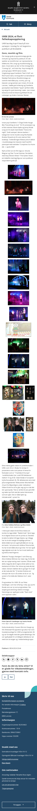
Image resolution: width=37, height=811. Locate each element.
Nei (11, 677)
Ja (5, 677)
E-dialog (22, 705)
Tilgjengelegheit (8, 788)
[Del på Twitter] (17, 659)
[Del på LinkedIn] (22, 659)
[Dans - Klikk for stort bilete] (18, 172)
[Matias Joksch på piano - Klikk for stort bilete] (18, 282)
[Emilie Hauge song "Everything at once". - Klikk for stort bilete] (18, 235)
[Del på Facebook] (13, 659)
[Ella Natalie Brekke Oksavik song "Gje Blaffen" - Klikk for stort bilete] (18, 203)
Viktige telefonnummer (10, 759)
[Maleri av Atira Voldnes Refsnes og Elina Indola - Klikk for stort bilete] (29, 424)
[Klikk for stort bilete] (19, 188)
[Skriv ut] (8, 659)
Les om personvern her (10, 785)
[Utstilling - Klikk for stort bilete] (13, 393)
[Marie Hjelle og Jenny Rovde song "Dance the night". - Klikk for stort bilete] (18, 219)
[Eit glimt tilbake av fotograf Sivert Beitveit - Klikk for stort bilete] (30, 393)
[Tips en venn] (26, 659)
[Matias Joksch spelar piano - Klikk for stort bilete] (18, 266)
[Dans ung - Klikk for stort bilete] (18, 251)
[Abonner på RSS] (4, 659)
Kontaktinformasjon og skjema (13, 701)
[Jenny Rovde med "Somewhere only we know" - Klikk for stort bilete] (18, 298)
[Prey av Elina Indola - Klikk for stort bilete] (18, 440)
